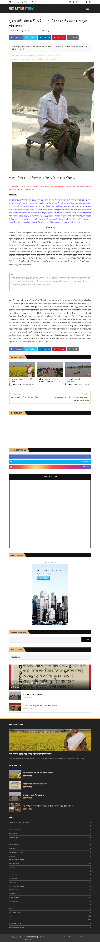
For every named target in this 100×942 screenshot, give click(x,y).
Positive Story (14, 893)
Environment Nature (16, 852)
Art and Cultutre (15, 830)
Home (59, 936)
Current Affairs (14, 845)
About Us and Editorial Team (19, 822)
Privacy (76, 936)
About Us (67, 936)
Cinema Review (14, 837)
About (33, 2)
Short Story (13, 905)
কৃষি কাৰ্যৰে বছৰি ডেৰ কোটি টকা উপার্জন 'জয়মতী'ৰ (30, 754)
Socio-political (14, 912)
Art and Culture (14, 826)
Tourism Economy (15, 923)
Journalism (13, 878)
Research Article (14, 897)
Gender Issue (13, 867)
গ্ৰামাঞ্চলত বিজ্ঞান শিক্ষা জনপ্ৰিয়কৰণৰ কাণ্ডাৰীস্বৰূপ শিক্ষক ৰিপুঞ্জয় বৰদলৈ (35, 55)
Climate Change (14, 841)
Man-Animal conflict (16, 886)
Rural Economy (14, 901)
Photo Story (13, 890)
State (11, 916)
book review (13, 833)
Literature (12, 882)
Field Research (14, 863)
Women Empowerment (16, 927)
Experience (12, 856)
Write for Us (44, 2)
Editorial (12, 848)
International (14, 875)
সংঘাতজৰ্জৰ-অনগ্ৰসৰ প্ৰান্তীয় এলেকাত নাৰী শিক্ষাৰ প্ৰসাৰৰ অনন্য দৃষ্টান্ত (35, 59)
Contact (84, 936)
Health (11, 871)
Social (11, 908)
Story (47, 30)
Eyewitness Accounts (16, 860)
